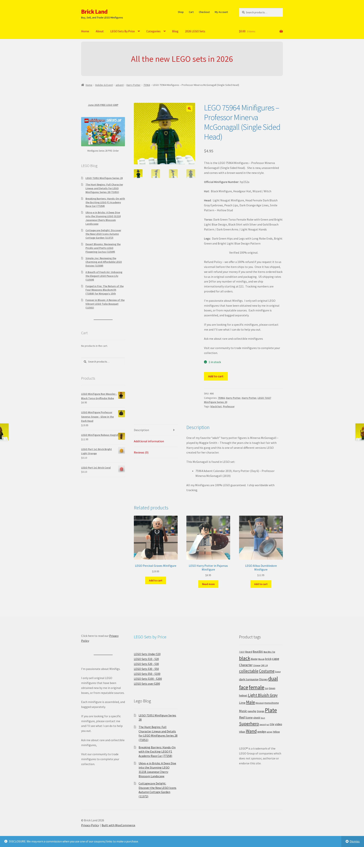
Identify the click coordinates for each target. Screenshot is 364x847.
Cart (191, 12)
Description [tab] (141, 430)
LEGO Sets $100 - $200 (148, 679)
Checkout (204, 12)
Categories (153, 31)
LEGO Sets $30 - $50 (146, 669)
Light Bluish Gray (263, 695)
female (256, 687)
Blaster (254, 659)
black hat (216, 406)
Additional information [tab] (149, 441)
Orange (260, 711)
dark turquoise (249, 679)
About (100, 31)
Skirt (263, 718)
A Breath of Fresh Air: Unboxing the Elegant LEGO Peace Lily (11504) (104, 275)
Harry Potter (133, 85)
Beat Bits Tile (269, 652)
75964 (146, 85)
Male (250, 702)
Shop (181, 12)
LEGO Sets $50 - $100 (147, 674)
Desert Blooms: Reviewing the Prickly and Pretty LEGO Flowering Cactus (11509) (103, 247)
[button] (189, 108)
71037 (242, 652)
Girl (266, 688)
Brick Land (94, 11)
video (278, 724)
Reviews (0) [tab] (141, 452)
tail (267, 724)
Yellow (276, 731)
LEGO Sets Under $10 (147, 654)
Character (246, 665)
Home (85, 31)
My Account (221, 12)
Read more (208, 584)
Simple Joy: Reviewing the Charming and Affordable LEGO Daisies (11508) (104, 262)
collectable (248, 671)
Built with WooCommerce (118, 825)
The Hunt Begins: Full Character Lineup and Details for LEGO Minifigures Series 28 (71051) (104, 188)
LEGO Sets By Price (122, 31)
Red (242, 717)
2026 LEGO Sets (195, 31)
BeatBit (258, 651)
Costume (267, 671)
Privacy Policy (90, 825)
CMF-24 (264, 665)
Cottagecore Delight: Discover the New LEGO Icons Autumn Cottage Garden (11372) (103, 234)
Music (243, 711)
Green (272, 688)
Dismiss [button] (355, 841)
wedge (261, 731)
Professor (229, 406)
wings (269, 731)
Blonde (261, 659)
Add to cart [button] (155, 580)
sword (263, 724)
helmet (243, 695)
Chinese (256, 665)
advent (120, 85)
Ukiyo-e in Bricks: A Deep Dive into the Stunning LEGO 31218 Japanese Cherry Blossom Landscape (103, 218)
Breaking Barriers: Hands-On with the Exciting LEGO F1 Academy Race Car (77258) (105, 202)
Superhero (249, 724)
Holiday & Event (104, 85)
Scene (249, 717)
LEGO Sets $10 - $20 (146, 659)
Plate (271, 710)
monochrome (271, 703)
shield (256, 717)
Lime (242, 703)
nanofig (252, 711)
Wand (251, 731)
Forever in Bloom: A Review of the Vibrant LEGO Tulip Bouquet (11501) (105, 303)
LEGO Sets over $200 (147, 684)
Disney (263, 679)
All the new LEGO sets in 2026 (182, 59)
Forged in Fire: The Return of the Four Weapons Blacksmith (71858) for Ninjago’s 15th (105, 289)
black (244, 658)
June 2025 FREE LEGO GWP (103, 105)
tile (272, 724)
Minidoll (260, 702)
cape (275, 658)
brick (268, 659)
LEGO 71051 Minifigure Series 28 (104, 178)
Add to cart (215, 376)
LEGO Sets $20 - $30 (146, 664)
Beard (248, 651)
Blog (175, 31)
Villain (242, 731)
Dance (278, 671)
